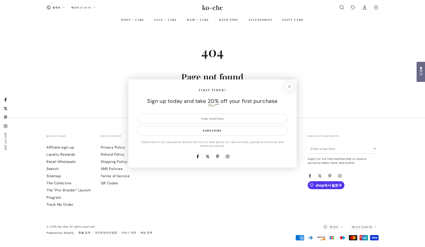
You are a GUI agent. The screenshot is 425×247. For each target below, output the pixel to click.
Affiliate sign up (60, 147)
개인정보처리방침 (106, 232)
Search (52, 168)
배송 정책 (147, 232)
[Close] (289, 86)
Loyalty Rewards (60, 154)
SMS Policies (111, 168)
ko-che (63, 226)
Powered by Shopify (60, 233)
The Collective (58, 183)
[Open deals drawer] (353, 7)
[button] (341, 7)
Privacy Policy (113, 147)
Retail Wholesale (61, 161)
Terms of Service (115, 176)
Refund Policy (113, 154)
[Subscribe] (376, 148)
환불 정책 (84, 232)
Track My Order (59, 204)
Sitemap (53, 176)
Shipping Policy (114, 161)
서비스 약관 (128, 232)
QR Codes (109, 183)
